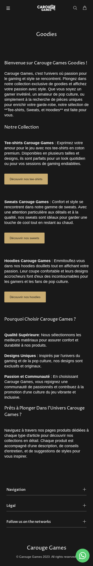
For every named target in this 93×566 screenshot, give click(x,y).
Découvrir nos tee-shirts (26, 179)
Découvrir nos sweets (24, 238)
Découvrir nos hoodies (25, 297)
